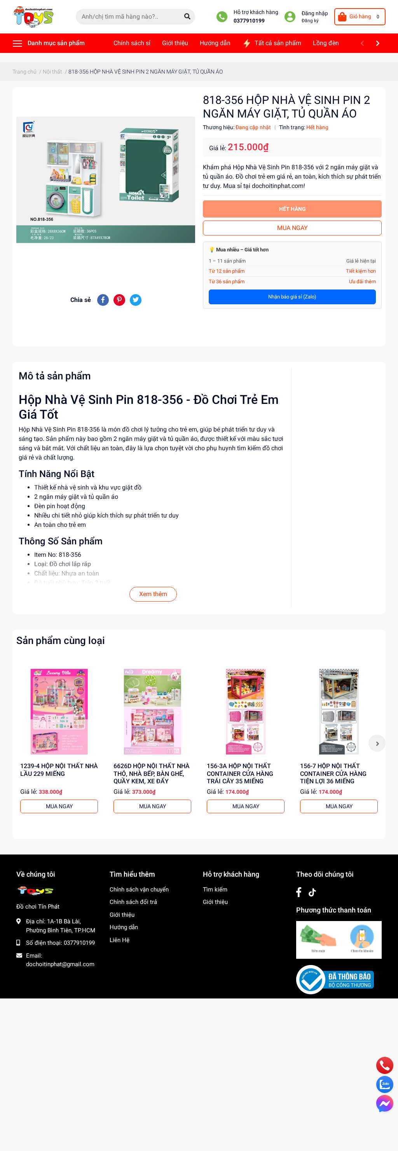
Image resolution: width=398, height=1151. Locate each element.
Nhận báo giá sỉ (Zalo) (292, 297)
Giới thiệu (122, 914)
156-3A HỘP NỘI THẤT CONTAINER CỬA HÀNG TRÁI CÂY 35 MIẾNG (240, 773)
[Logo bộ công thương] (335, 979)
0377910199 (249, 21)
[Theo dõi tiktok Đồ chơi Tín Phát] (312, 892)
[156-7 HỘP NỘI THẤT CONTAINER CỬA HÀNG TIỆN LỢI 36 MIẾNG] (339, 711)
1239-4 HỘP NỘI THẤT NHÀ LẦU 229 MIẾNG (59, 769)
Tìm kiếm (215, 889)
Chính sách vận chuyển (139, 889)
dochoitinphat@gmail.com (60, 964)
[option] (59, 743)
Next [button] (377, 743)
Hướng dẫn (124, 927)
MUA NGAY (292, 228)
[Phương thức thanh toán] (339, 939)
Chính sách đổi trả (133, 901)
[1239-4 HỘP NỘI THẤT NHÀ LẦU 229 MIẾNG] (59, 711)
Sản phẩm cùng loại (60, 640)
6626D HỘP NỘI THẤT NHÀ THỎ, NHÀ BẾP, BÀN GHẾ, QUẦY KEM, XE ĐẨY (151, 773)
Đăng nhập (315, 13)
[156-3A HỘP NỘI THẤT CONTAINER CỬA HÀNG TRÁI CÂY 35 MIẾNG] (245, 711)
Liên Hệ (119, 940)
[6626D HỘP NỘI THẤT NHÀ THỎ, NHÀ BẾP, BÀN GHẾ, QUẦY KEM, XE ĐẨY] (152, 711)
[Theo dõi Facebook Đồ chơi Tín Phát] (298, 892)
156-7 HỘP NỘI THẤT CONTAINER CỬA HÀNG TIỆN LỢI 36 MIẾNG (333, 773)
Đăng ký (310, 20)
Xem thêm (153, 594)
